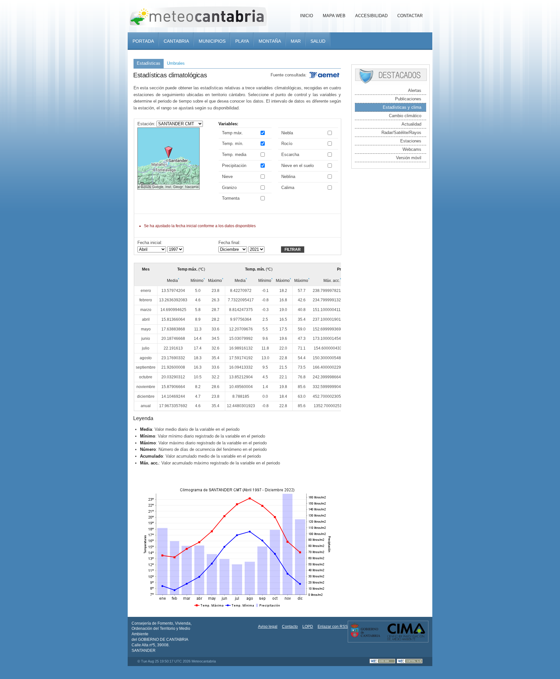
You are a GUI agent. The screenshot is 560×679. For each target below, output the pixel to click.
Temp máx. (232, 132)
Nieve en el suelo (297, 165)
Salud (317, 41)
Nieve (227, 176)
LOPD (307, 626)
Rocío (286, 143)
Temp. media (234, 154)
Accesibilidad (371, 15)
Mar (296, 41)
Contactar (410, 15)
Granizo (229, 187)
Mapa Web (334, 15)
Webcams (411, 149)
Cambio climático (405, 115)
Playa (242, 41)
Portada (143, 41)
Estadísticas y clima (402, 107)
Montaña (270, 41)
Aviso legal (267, 626)
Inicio (306, 15)
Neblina (288, 176)
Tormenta (230, 198)
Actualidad (411, 124)
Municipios (212, 41)
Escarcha (290, 154)
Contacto (290, 626)
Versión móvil (408, 157)
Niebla (287, 132)
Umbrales (176, 63)
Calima (287, 187)
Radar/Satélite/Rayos (401, 132)
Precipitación (234, 165)
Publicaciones (408, 98)
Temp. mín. (232, 143)
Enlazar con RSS (333, 626)
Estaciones (410, 141)
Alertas (414, 90)
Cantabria (176, 41)
